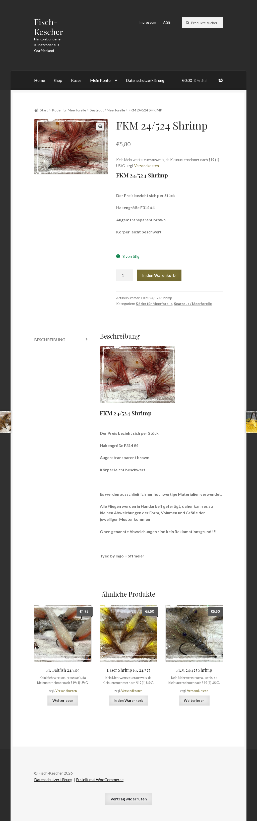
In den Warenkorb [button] (128, 700)
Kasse (76, 80)
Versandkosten (146, 166)
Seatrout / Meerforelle (107, 110)
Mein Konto (100, 80)
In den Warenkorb (159, 275)
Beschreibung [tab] (49, 339)
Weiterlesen (62, 700)
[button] (100, 126)
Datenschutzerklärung (145, 80)
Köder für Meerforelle (69, 110)
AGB (167, 22)
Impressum (147, 22)
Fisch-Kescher (48, 26)
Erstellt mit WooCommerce (99, 779)
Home (39, 80)
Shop (58, 80)
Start (44, 110)
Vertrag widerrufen (128, 798)
